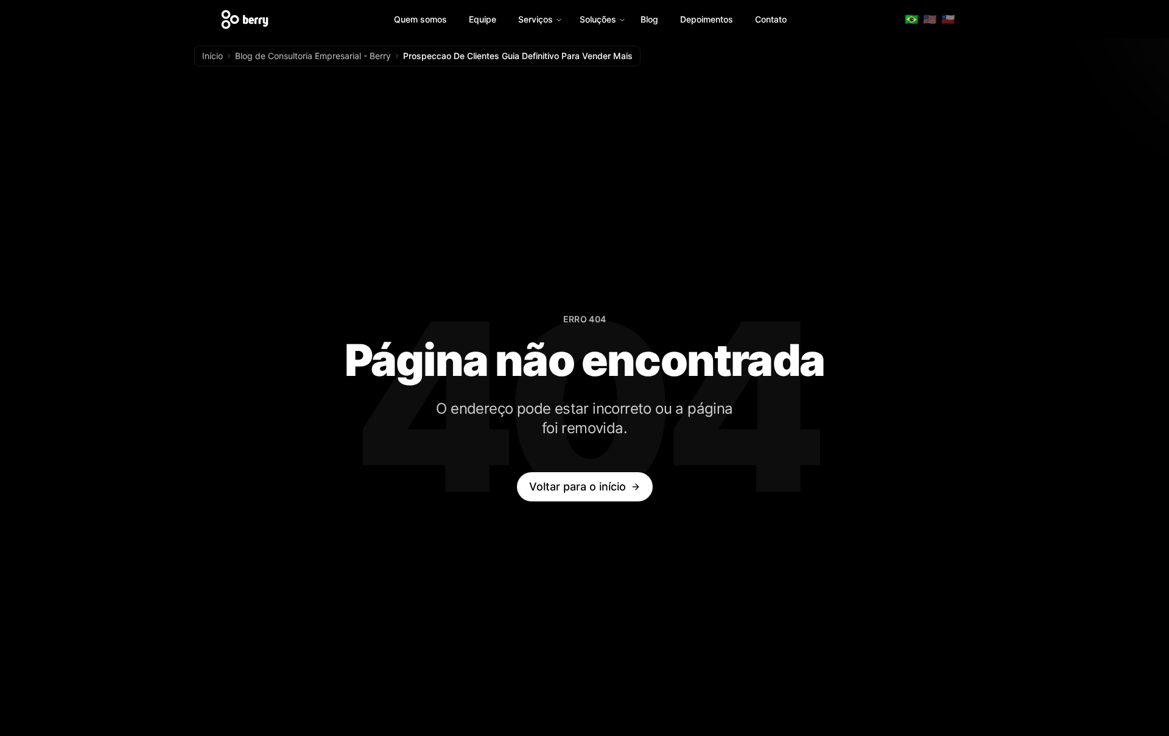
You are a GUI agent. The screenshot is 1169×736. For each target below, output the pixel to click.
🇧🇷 (911, 19)
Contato (771, 19)
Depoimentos (706, 19)
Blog (649, 19)
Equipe (482, 19)
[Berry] (244, 19)
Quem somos (420, 19)
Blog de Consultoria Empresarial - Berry (313, 56)
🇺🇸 (929, 19)
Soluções (598, 19)
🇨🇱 (948, 19)
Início (212, 56)
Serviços (535, 19)
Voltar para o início (577, 486)
